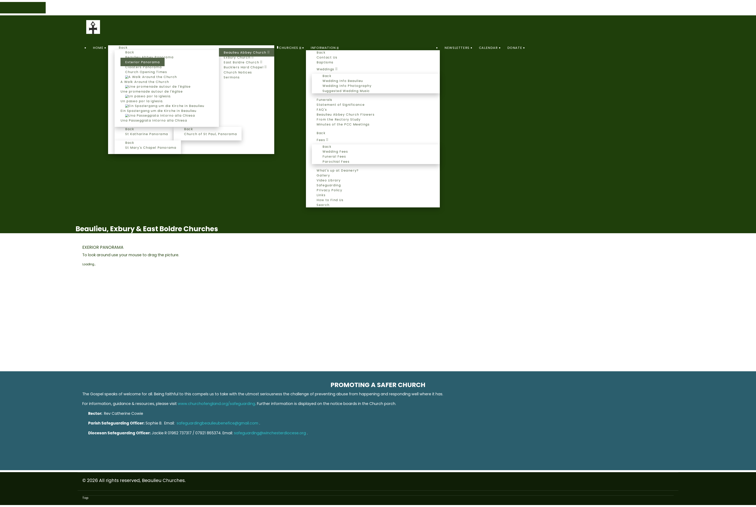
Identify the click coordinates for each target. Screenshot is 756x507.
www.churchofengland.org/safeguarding (216, 403)
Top (85, 498)
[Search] (531, 48)
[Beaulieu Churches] (93, 27)
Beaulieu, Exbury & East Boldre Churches (147, 229)
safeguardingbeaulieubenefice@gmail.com (217, 423)
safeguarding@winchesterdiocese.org (270, 433)
